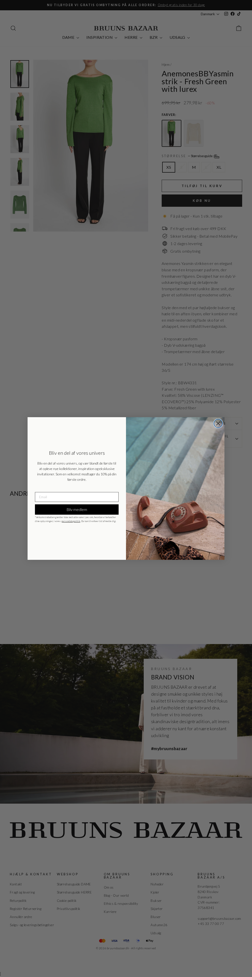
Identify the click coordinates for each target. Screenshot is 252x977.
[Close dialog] (218, 423)
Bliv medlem (76, 509)
